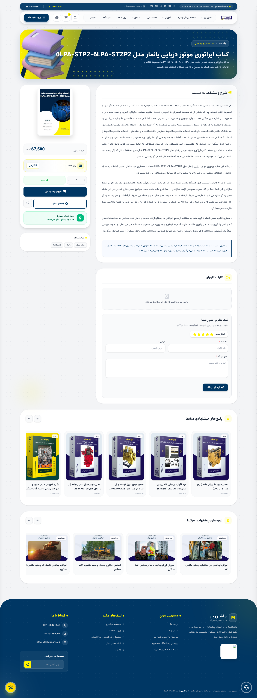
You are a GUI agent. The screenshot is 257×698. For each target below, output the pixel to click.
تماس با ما (173, 630)
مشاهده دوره (205, 556)
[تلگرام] (170, 6)
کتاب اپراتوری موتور (197, 150)
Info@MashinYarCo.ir (133, 6)
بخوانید (92, 17)
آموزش (168, 17)
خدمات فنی (152, 17)
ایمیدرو (117, 650)
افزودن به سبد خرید (52, 191)
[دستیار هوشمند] (11, 687)
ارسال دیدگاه (213, 387)
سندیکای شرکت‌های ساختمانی (106, 637)
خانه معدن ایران (113, 643)
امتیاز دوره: (220, 334)
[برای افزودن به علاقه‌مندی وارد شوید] (27, 203)
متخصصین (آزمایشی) (187, 17)
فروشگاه (107, 17)
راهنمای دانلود (58, 203)
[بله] (151, 6)
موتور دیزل (80, 245)
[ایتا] (156, 6)
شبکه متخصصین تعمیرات (165, 650)
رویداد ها (122, 17)
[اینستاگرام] (174, 6)
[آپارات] (161, 6)
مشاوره (137, 17)
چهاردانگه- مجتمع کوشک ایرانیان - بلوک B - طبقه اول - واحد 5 (205, 6)
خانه (220, 43)
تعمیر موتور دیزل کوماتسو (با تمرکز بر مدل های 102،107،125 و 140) (127, 489)
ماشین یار (183, 691)
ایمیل (161, 341)
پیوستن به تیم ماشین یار (166, 637)
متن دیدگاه (221, 356)
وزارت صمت (115, 630)
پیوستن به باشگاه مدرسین (165, 643)
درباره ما (174, 624)
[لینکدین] (165, 6)
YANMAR (57, 245)
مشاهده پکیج (211, 476)
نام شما (223, 341)
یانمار (108, 150)
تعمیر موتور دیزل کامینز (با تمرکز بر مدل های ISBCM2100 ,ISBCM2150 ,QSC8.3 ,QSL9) (85, 489)
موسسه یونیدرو (113, 624)
